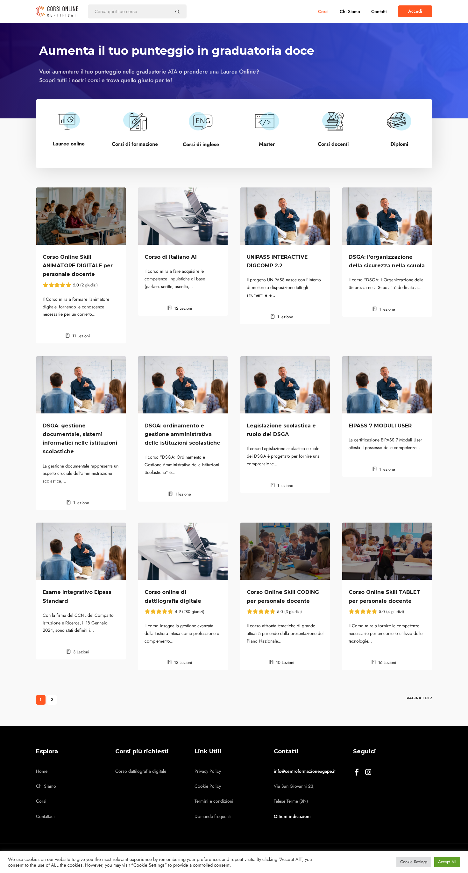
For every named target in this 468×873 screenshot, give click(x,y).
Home (41, 771)
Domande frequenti (213, 816)
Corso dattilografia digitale (140, 771)
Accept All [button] (447, 862)
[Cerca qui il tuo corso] (177, 11)
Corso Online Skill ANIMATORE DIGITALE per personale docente (78, 265)
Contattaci (45, 816)
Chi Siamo (350, 12)
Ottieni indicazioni (292, 816)
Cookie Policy (208, 786)
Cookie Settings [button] (413, 862)
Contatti (379, 12)
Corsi (323, 12)
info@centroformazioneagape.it (305, 771)
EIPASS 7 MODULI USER (380, 426)
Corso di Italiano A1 (171, 257)
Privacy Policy (208, 771)
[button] (415, 11)
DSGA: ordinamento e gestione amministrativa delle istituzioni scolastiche (182, 434)
